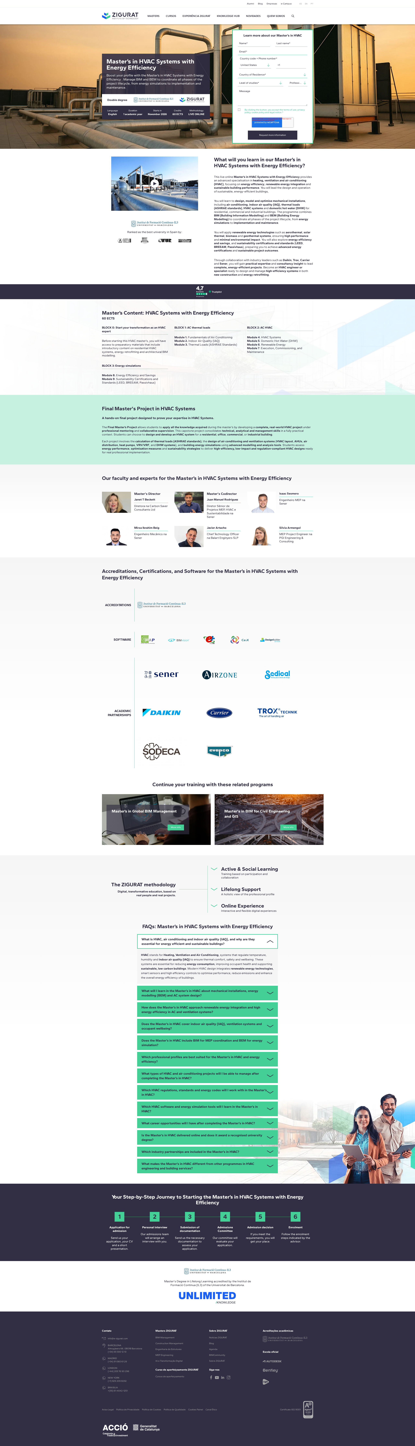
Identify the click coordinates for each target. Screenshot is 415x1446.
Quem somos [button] (276, 16)
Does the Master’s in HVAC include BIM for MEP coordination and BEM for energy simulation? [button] (202, 1042)
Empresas (272, 3)
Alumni (250, 3)
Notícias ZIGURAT (218, 1337)
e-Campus (286, 3)
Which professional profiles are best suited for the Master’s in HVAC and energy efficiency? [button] (201, 1059)
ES (300, 4)
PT (312, 4)
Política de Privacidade (127, 1409)
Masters (153, 16)
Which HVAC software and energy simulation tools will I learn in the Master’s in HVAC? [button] (200, 1109)
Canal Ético (211, 1409)
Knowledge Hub (228, 16)
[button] (293, 16)
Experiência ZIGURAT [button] (196, 16)
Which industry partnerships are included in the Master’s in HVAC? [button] (190, 1152)
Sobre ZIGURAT (217, 1361)
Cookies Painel (195, 1409)
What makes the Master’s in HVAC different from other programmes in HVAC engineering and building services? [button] (198, 1166)
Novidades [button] (253, 16)
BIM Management (164, 1337)
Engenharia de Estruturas (168, 1349)
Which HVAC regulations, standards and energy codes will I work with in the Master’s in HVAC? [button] (204, 1092)
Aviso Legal (108, 1409)
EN (306, 4)
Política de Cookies (151, 1409)
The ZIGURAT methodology (143, 884)
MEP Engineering (164, 1355)
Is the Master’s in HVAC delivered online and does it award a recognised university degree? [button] (202, 1137)
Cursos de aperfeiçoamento (169, 1376)
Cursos (171, 16)
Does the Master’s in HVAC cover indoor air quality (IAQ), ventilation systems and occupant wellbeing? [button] (202, 1026)
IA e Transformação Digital (169, 1361)
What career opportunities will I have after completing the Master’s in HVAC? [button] (198, 1123)
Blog (260, 3)
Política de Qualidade (175, 1409)
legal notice (275, 112)
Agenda (213, 1349)
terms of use (290, 109)
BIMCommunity (217, 1355)
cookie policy (258, 112)
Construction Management (169, 1343)
